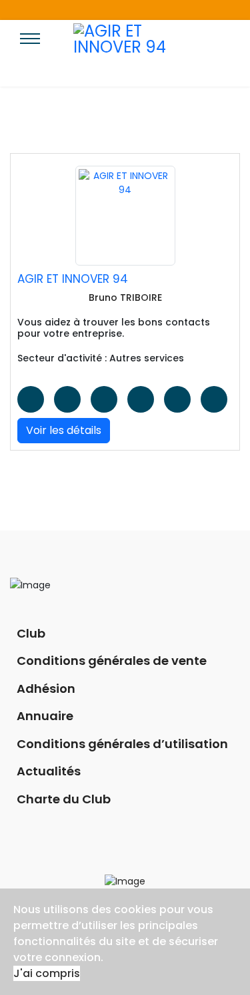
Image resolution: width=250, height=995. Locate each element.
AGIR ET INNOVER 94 (72, 279)
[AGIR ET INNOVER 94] (125, 216)
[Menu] (30, 50)
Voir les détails (63, 430)
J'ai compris (46, 973)
